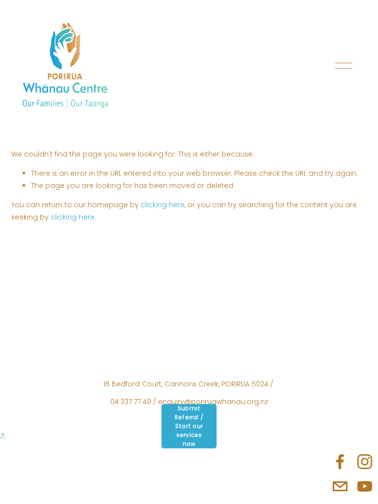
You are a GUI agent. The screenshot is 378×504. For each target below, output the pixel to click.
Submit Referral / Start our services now (189, 426)
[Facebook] (340, 462)
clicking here (163, 205)
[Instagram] (365, 462)
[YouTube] (365, 486)
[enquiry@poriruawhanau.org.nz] (340, 486)
